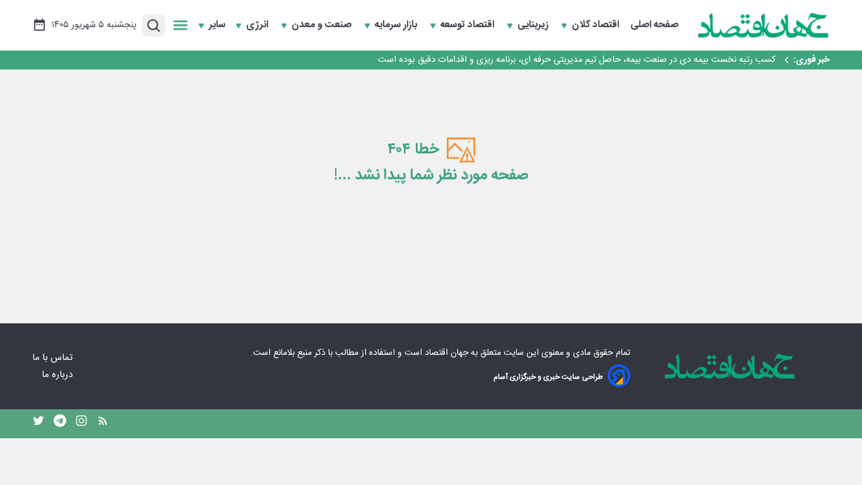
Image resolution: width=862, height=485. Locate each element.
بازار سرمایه (397, 25)
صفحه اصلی (654, 25)
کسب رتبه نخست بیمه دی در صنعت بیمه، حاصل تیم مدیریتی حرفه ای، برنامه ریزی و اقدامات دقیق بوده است (575, 60)
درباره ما (58, 375)
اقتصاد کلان (597, 25)
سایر (217, 25)
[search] (153, 26)
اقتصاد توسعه (468, 25)
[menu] (180, 25)
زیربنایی (534, 25)
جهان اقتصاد (446, 353)
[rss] (103, 423)
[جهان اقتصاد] (763, 25)
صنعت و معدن (323, 25)
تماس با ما (53, 358)
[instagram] (81, 423)
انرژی (258, 25)
